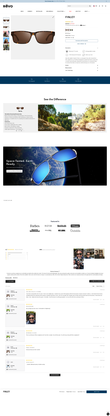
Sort (94, 286)
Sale (70, 11)
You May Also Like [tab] (7, 200)
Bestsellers (39, 11)
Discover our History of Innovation (14, 171)
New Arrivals (49, 11)
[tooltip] (59, 271)
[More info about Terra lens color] (73, 37)
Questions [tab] (15, 278)
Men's (22, 11)
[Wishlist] (102, 6)
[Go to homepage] (8, 6)
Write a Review (98, 281)
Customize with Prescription (81, 40)
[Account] (99, 6)
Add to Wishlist (80, 43)
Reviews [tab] (8, 278)
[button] (2, 1)
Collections (60, 11)
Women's (30, 11)
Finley (12, 296)
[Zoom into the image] (33, 37)
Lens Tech (78, 11)
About (86, 11)
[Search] (90, 6)
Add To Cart (96, 391)
